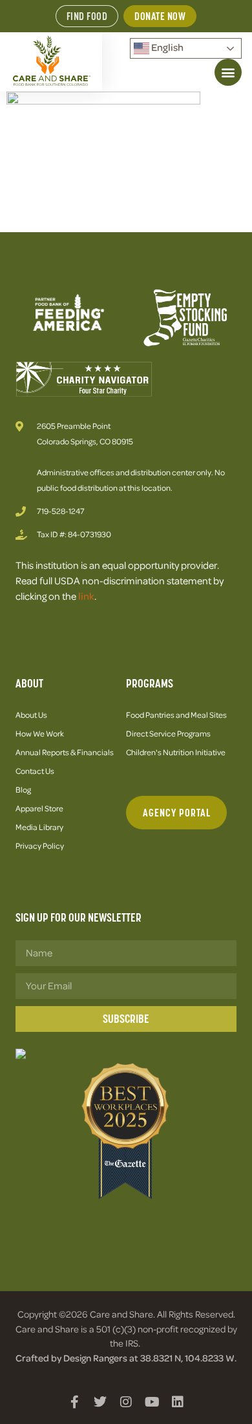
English (166, 47)
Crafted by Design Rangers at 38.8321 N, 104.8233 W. (126, 1357)
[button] (228, 72)
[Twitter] (100, 1402)
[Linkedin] (177, 1402)
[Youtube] (151, 1402)
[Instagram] (126, 1402)
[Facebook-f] (74, 1402)
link (86, 595)
